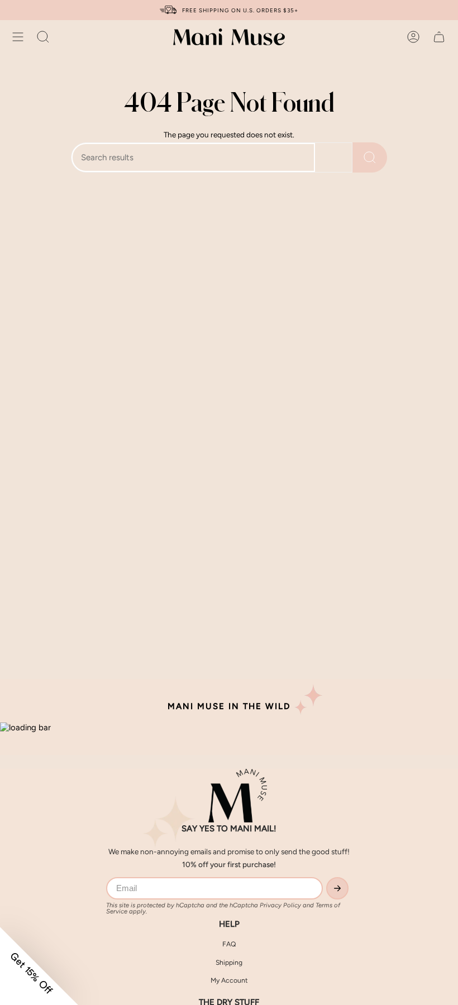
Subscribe (337, 888)
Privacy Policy (280, 905)
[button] (43, 37)
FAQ (229, 944)
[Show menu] (18, 37)
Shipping (229, 962)
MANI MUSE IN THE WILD (229, 706)
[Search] (369, 157)
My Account (229, 980)
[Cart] (439, 37)
